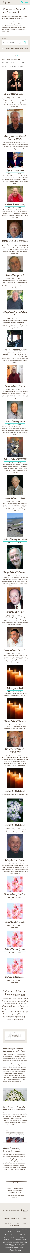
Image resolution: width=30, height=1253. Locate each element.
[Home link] (6, 2)
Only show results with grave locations (16, 48)
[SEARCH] (25, 42)
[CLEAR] (19, 42)
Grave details (14, 900)
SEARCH (5, 38)
